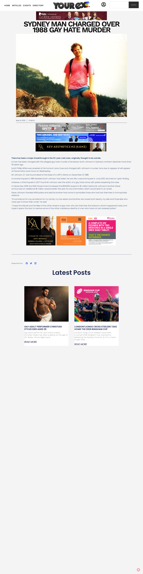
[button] (27, 263)
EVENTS (27, 5)
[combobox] (119, 5)
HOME (7, 5)
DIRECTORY (38, 5)
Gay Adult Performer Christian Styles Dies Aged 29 (43, 328)
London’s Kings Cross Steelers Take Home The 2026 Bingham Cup (95, 328)
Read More (30, 342)
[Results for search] (119, 9)
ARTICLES (16, 5)
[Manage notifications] (138, 569)
